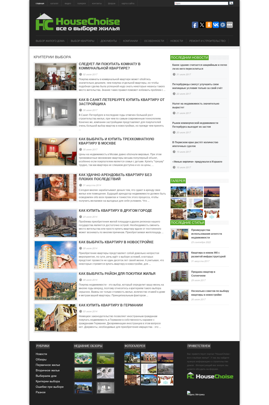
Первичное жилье (48, 365)
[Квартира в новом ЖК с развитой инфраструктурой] (179, 257)
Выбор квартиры (82, 41)
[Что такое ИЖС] (83, 387)
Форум (111, 3)
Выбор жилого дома (50, 41)
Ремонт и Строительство (207, 41)
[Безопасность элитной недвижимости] (83, 358)
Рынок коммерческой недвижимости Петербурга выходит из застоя (195, 124)
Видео (68, 3)
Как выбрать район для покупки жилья (117, 273)
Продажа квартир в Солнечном (203, 273)
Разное (41, 392)
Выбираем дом (46, 375)
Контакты (97, 3)
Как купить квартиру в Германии (111, 305)
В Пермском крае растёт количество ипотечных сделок (195, 144)
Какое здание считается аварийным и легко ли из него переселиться (199, 66)
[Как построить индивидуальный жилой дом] (105, 387)
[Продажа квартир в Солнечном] (179, 276)
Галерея (81, 3)
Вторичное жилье (48, 370)
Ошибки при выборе (50, 386)
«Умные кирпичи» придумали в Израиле (197, 161)
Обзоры (41, 359)
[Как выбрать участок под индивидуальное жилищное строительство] (105, 358)
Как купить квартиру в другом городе (115, 210)
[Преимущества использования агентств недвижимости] (179, 234)
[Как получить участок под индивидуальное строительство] (83, 373)
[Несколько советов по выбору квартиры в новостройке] (179, 295)
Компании (130, 41)
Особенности (154, 41)
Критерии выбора (48, 381)
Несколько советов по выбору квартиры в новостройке (210, 292)
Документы (109, 41)
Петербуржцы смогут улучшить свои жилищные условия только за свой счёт (197, 86)
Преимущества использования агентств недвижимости (206, 233)
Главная (40, 3)
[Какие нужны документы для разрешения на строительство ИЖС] (105, 373)
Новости (176, 41)
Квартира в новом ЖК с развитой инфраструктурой (208, 254)
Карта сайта (128, 3)
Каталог (54, 3)
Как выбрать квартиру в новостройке (116, 242)
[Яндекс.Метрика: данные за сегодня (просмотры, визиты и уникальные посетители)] (196, 394)
